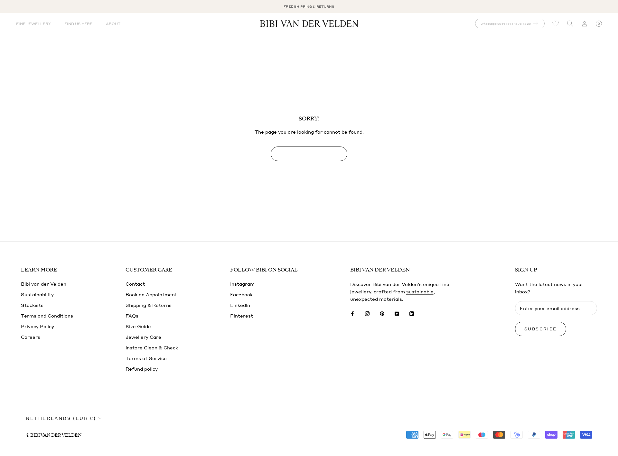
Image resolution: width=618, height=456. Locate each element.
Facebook (241, 294)
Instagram (242, 284)
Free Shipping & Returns (309, 6)
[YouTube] (397, 313)
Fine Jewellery (33, 24)
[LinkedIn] (411, 313)
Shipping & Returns (149, 305)
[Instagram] (367, 313)
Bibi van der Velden (43, 284)
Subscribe (540, 329)
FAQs (132, 315)
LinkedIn (240, 305)
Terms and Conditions (47, 315)
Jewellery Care (143, 337)
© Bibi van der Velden (53, 435)
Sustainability (37, 294)
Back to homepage (309, 153)
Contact (135, 284)
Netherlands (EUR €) (61, 418)
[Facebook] (352, 313)
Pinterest (241, 315)
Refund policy (142, 369)
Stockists (32, 305)
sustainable (420, 291)
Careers (30, 337)
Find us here (78, 24)
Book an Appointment (151, 294)
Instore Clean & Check (152, 347)
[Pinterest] (382, 313)
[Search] (570, 23)
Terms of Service (146, 358)
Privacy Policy (37, 326)
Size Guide (138, 326)
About (113, 24)
